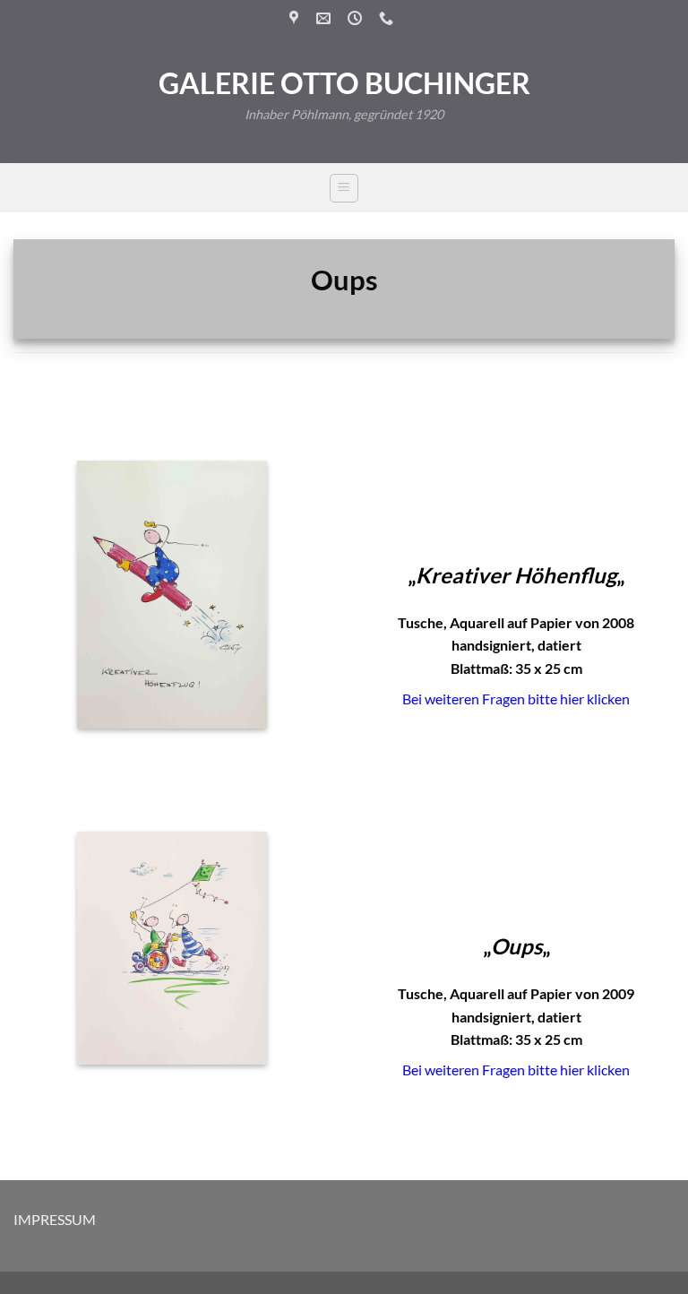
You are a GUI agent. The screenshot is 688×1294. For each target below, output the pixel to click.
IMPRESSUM (54, 1219)
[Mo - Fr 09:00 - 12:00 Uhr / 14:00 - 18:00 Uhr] (357, 18)
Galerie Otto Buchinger (344, 83)
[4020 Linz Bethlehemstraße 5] (296, 18)
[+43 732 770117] (388, 18)
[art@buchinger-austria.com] (325, 18)
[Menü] (344, 188)
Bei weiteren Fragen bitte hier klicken (516, 698)
